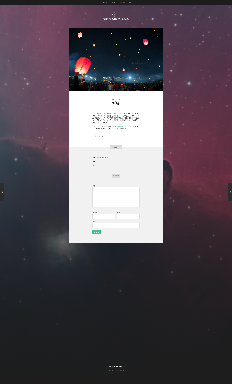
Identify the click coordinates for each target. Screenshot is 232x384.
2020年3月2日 (106, 157)
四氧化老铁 (96, 157)
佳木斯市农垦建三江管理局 (125, 126)
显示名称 (95, 212)
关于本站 (123, 3)
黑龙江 (101, 136)
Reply (94, 165)
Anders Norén (119, 371)
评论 (93, 186)
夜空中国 (116, 13)
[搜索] (130, 3)
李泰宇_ (95, 136)
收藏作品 (105, 3)
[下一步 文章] (230, 192)
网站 (93, 222)
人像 (95, 134)
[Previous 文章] (2, 192)
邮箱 (119, 212)
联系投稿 (114, 3)
